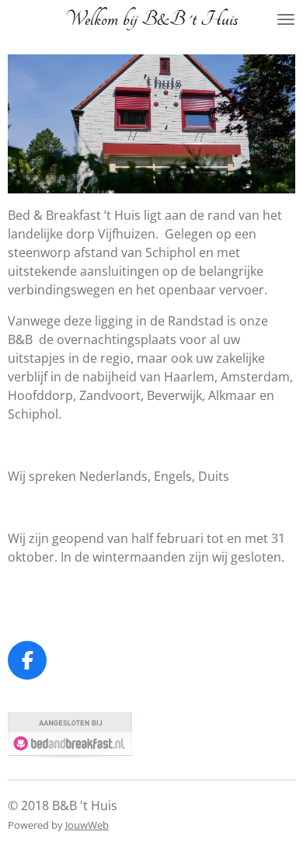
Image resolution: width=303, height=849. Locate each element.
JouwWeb (87, 825)
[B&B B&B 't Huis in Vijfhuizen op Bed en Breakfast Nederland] (70, 754)
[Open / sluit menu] (286, 19)
